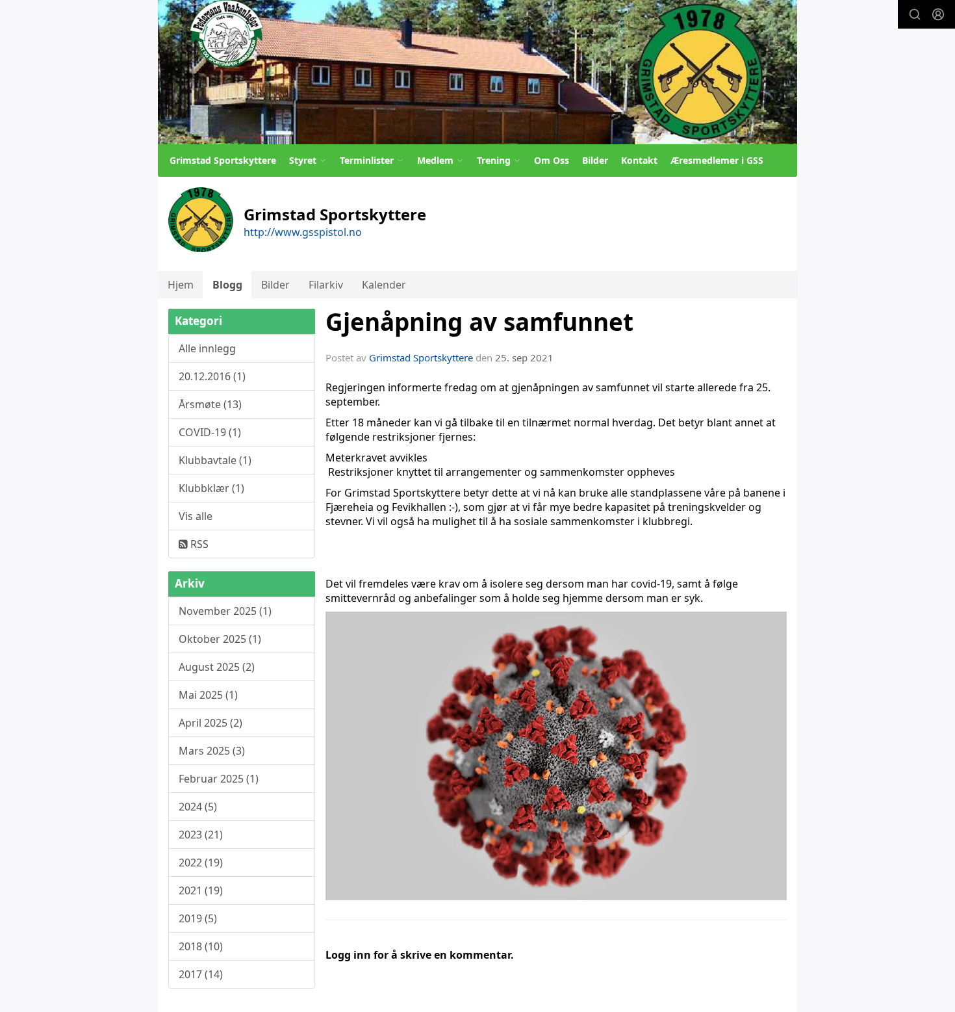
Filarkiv (326, 285)
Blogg (227, 285)
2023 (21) (201, 834)
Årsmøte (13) (210, 404)
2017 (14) (201, 974)
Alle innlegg (207, 348)
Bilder (595, 160)
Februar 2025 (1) (219, 779)
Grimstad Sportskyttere (223, 160)
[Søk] (914, 14)
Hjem (181, 285)
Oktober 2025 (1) (220, 639)
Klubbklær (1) (211, 488)
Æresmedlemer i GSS (716, 160)
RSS (198, 544)
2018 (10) (201, 946)
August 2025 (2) (217, 667)
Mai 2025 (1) (208, 695)
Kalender (384, 285)
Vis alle (195, 516)
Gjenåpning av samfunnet (479, 321)
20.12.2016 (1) (212, 376)
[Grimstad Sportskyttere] (477, 72)
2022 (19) (201, 862)
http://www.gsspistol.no (303, 232)
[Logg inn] (938, 14)
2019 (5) (198, 918)
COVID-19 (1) (210, 432)
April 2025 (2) (210, 723)
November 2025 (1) (225, 611)
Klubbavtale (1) (215, 460)
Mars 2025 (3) (212, 751)
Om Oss (551, 160)
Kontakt (639, 160)
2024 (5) (198, 806)
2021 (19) (201, 890)
